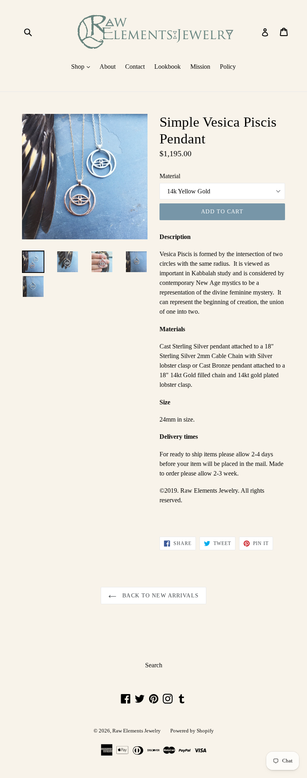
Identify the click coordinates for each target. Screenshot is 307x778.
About (108, 66)
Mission (200, 66)
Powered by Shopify (192, 731)
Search (153, 665)
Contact (135, 66)
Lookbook (167, 66)
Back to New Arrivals (159, 596)
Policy (228, 66)
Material (169, 176)
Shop (82, 66)
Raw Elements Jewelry (136, 731)
